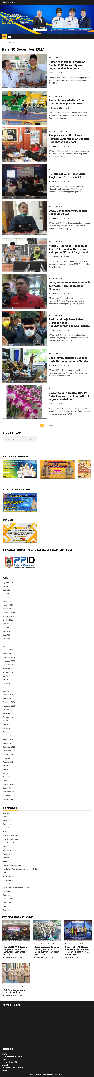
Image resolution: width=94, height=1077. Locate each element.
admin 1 (68, 73)
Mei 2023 (6, 728)
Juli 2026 (6, 586)
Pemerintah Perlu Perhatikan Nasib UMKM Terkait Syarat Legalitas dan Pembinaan (67, 65)
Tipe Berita (7, 910)
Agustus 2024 (8, 672)
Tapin (5, 906)
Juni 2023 (6, 725)
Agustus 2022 (8, 762)
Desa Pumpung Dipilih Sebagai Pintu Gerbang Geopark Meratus (69, 359)
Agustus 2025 (8, 627)
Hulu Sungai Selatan (10, 835)
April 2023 (6, 732)
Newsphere (47, 1074)
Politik (5, 873)
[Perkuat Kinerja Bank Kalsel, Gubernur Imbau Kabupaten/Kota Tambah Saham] (24, 328)
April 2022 (6, 777)
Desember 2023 (9, 702)
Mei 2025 (6, 639)
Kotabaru (6, 854)
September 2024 (9, 669)
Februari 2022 (8, 784)
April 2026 (6, 598)
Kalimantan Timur (9, 850)
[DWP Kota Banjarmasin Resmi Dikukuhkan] (16, 973)
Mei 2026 (6, 594)
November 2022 (9, 751)
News (50, 58)
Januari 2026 (7, 609)
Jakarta (5, 847)
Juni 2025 (6, 635)
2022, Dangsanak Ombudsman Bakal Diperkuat (68, 212)
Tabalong (6, 895)
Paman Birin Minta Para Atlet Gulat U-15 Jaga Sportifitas (67, 102)
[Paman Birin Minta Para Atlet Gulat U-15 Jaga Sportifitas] (24, 108)
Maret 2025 (7, 646)
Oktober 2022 (8, 754)
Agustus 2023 (8, 717)
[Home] (4, 36)
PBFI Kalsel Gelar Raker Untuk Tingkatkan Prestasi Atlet (67, 175)
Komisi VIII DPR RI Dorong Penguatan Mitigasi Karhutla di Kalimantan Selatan (15, 950)
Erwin (20, 957)
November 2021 (9, 796)
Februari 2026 (8, 605)
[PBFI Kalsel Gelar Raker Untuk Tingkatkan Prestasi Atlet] (24, 181)
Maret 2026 (7, 601)
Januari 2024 (7, 698)
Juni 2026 (6, 590)
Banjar (51, 131)
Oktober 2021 (8, 799)
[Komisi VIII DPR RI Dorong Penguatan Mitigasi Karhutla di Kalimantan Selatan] (16, 930)
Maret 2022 (7, 781)
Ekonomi (6, 832)
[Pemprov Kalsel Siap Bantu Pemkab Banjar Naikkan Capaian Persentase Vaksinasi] (24, 144)
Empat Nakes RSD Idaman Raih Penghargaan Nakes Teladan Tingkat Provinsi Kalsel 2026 (77, 950)
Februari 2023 (8, 739)
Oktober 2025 (8, 620)
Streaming (7, 891)
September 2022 (9, 758)
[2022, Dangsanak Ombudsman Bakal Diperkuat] (24, 218)
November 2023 (9, 706)
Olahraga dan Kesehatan (12, 865)
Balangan (6, 813)
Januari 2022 (7, 788)
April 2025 (6, 642)
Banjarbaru (7, 820)
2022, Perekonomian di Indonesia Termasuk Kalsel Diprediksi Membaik (69, 286)
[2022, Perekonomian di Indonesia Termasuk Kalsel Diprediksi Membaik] (24, 291)
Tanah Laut (7, 903)
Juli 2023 (6, 721)
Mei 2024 (6, 684)
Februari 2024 (8, 695)
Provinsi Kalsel (57, 58)
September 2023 (9, 713)
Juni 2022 (6, 769)
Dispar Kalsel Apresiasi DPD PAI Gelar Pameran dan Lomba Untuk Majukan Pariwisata (69, 396)
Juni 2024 (6, 680)
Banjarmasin (7, 824)
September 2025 (9, 624)
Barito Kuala (7, 828)
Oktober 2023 (8, 710)
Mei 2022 (6, 773)
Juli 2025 (6, 631)
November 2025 (9, 616)
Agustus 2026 (8, 583)
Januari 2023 (7, 743)
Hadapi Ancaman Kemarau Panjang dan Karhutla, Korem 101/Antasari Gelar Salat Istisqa (46, 950)
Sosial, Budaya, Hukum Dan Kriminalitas (17, 888)
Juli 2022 (6, 766)
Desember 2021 (9, 792)
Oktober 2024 (8, 665)
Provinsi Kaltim (8, 880)
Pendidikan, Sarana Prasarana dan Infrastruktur (20, 869)
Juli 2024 (6, 676)
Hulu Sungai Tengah (10, 839)
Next (51, 426)
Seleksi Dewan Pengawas (12, 884)
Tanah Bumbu (8, 899)
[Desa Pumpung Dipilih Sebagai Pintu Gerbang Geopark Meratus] (24, 365)
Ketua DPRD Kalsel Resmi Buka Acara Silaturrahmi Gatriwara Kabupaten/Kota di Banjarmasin (69, 249)
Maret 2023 (7, 736)
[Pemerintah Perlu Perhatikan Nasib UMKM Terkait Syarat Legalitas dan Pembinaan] (24, 71)
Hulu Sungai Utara (9, 843)
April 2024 (6, 687)
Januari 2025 (7, 654)
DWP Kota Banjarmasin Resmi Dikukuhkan (14, 991)
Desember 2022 (9, 747)
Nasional (6, 858)
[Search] (90, 36)
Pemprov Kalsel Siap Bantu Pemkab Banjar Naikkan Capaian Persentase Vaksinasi (69, 139)
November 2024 (9, 661)
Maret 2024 (7, 691)
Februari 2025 (8, 650)
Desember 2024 (9, 657)
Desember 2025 (9, 612)
